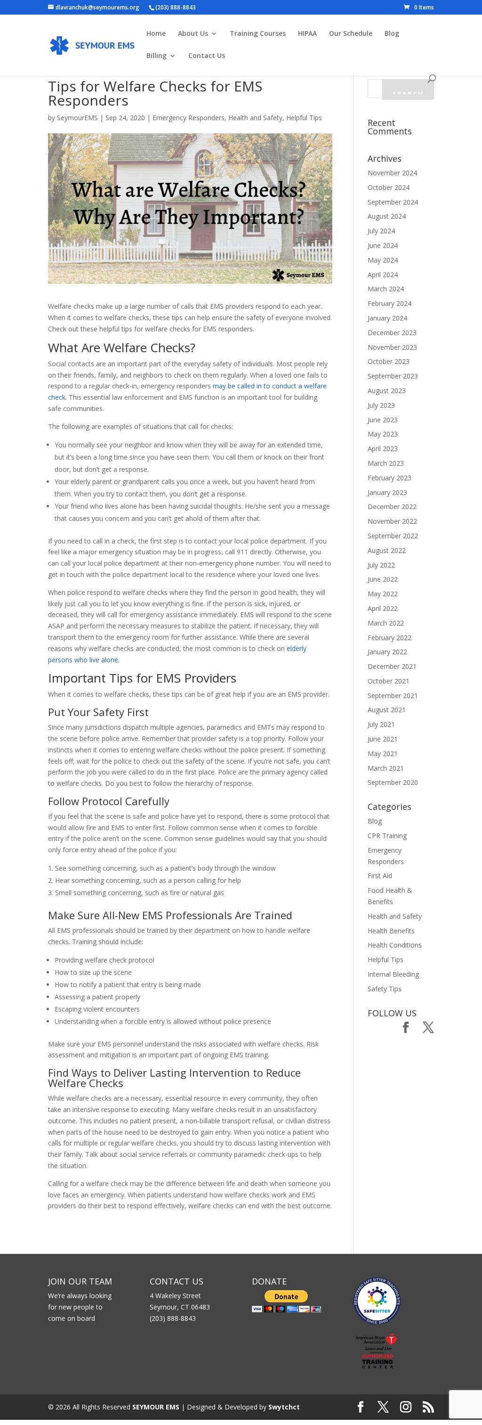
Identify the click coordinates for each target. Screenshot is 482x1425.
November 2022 (392, 521)
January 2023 (387, 492)
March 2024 (386, 288)
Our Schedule (350, 34)
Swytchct (284, 1406)
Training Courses (258, 34)
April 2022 (383, 608)
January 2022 (387, 651)
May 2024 (383, 259)
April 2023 (383, 448)
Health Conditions (395, 944)
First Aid (380, 875)
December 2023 (392, 332)
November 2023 (392, 347)
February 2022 (389, 637)
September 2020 (393, 782)
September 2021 (393, 695)
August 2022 (387, 550)
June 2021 (383, 738)
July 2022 (381, 564)
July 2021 (381, 724)
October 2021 (389, 680)
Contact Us (206, 56)
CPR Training (387, 835)
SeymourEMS (77, 117)
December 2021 (392, 666)
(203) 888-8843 (175, 7)
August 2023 (387, 390)
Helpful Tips (304, 117)
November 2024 (392, 172)
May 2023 (383, 433)
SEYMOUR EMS (155, 1406)
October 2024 (389, 187)
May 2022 (383, 593)
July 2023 (381, 405)
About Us (193, 34)
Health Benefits (391, 930)
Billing (156, 56)
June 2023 (383, 419)
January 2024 (387, 317)
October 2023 (389, 361)
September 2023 (393, 375)
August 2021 (387, 709)
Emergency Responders (189, 117)
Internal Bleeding (393, 974)
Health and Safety (255, 117)
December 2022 (392, 506)
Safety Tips (385, 988)
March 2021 (386, 768)
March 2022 (386, 622)
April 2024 (383, 274)
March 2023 (386, 463)
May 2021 (383, 753)
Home (156, 34)
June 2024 (383, 245)
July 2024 (381, 230)
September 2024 (393, 202)
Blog (392, 34)
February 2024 (389, 303)
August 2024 (387, 216)
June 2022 (383, 579)
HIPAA (307, 34)
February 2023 (389, 477)
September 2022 (393, 535)
